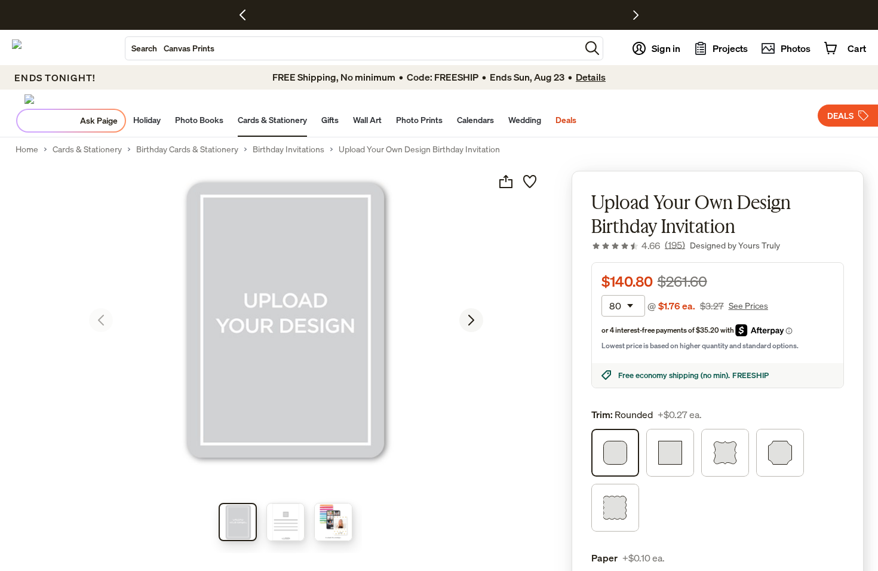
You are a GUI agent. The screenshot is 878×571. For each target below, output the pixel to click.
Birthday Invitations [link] (288, 149)
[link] (638, 245)
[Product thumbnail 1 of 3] (238, 522)
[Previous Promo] (247, 15)
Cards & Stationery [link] (87, 149)
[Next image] (471, 320)
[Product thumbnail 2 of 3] (285, 522)
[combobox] (353, 48)
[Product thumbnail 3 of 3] (333, 522)
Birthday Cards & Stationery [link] (187, 149)
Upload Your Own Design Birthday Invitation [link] (419, 149)
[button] (592, 48)
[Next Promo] (635, 15)
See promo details (592, 15)
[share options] (506, 181)
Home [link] (27, 149)
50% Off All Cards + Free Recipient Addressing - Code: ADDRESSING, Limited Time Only (406, 15)
